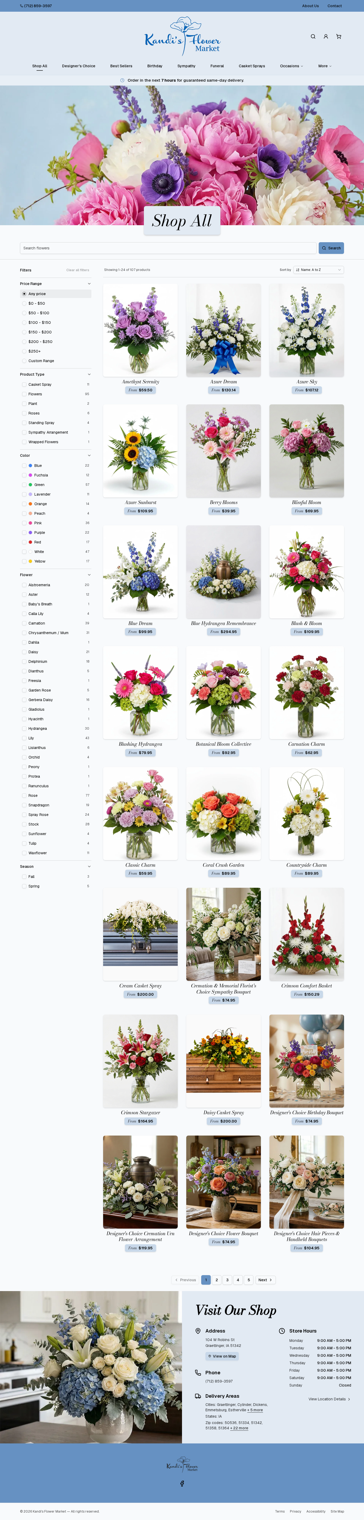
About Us (310, 5)
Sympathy (186, 66)
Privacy (295, 1511)
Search (334, 248)
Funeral (217, 66)
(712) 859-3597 (38, 5)
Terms (280, 1511)
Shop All (39, 66)
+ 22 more (239, 1428)
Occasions (289, 66)
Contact (334, 5)
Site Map (337, 1511)
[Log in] (326, 36)
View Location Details (327, 1399)
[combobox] (318, 270)
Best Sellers (121, 66)
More (323, 66)
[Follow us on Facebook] (182, 1483)
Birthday (155, 66)
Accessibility (315, 1511)
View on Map (224, 1356)
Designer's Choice (78, 66)
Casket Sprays (252, 66)
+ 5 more (255, 1410)
